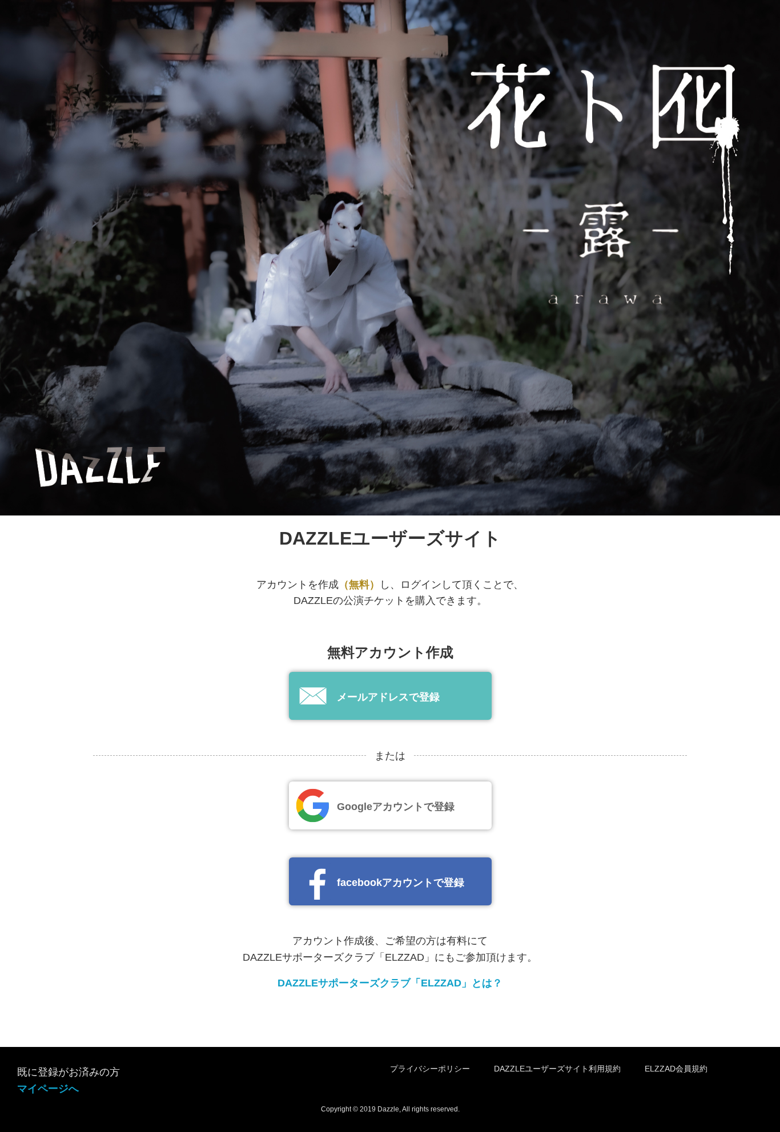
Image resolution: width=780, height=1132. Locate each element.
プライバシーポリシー (430, 1068)
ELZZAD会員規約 (676, 1068)
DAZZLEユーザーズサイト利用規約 (557, 1068)
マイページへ (48, 1088)
